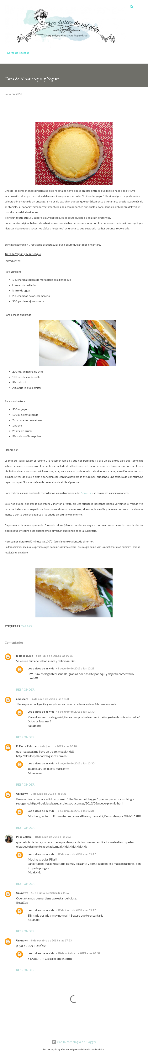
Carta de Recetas (18, 52)
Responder (25, 689)
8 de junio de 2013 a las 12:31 (75, 810)
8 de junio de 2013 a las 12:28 (75, 668)
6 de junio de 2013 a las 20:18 (58, 746)
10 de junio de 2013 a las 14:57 (50, 892)
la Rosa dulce (24, 655)
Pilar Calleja (24, 836)
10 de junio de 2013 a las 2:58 (52, 836)
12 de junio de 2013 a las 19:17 (76, 854)
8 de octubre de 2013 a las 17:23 (51, 940)
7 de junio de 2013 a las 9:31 (48, 793)
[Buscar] (132, 7)
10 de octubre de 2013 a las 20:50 (78, 953)
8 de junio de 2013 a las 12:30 (75, 711)
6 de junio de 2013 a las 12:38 (50, 698)
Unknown (22, 793)
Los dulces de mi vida (41, 668)
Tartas (26, 626)
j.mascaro (22, 698)
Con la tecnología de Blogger (76, 1042)
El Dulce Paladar (26, 746)
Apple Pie (86, 493)
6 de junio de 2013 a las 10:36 (54, 655)
